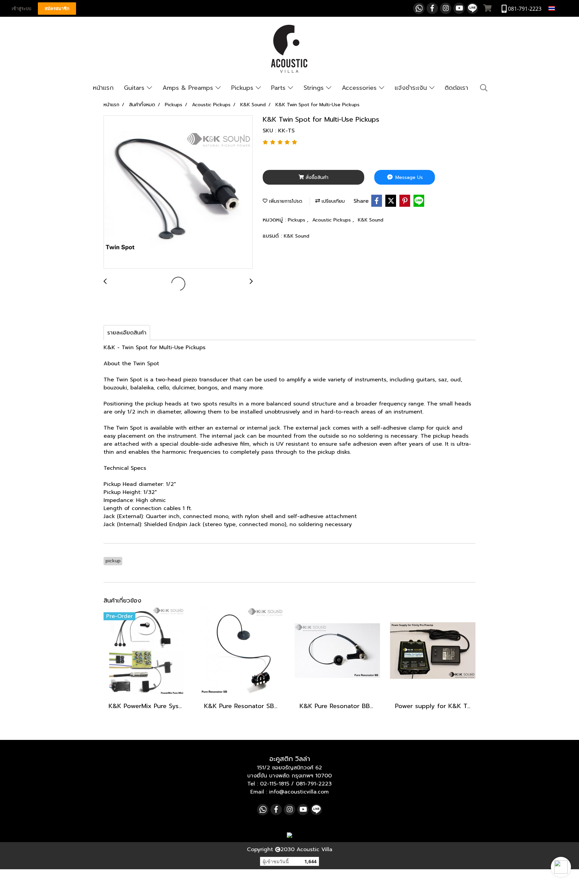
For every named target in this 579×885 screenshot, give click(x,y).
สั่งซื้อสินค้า (316, 177)
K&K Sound (370, 220)
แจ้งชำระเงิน (412, 87)
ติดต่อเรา (456, 87)
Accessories (360, 87)
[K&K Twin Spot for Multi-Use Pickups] (178, 192)
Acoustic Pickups (332, 220)
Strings (315, 87)
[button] (561, 867)
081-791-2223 (314, 784)
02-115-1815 (274, 784)
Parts (279, 87)
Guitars (135, 87)
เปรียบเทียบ (332, 201)
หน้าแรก (103, 87)
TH (560, 8)
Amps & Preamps (189, 87)
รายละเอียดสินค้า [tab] (126, 333)
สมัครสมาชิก (57, 8)
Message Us (408, 177)
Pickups (243, 87)
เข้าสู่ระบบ (21, 8)
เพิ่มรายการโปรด (284, 201)
